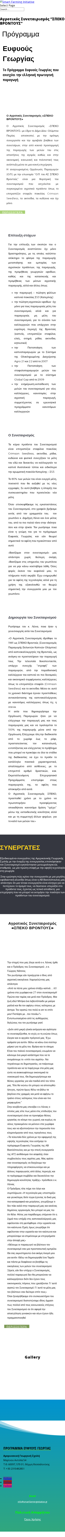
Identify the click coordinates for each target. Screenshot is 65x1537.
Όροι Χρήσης (32, 1519)
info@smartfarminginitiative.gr (32, 1501)
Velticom (50, 1535)
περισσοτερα (12, 212)
